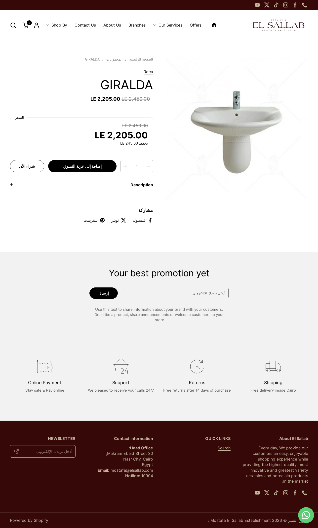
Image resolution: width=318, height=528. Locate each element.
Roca (148, 71)
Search (224, 447)
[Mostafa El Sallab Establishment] (278, 25)
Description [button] (141, 184)
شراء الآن (27, 166)
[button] (13, 25)
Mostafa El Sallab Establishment (240, 520)
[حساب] (37, 25)
